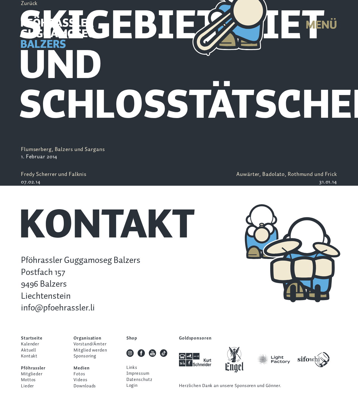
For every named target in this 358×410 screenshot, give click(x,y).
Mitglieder (32, 374)
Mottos (28, 379)
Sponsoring (85, 356)
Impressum (138, 373)
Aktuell (28, 350)
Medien (82, 368)
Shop (132, 338)
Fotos (79, 374)
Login (132, 385)
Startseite (32, 338)
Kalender (30, 344)
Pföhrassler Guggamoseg (57, 34)
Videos (80, 379)
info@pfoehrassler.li (58, 308)
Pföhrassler (33, 368)
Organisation (88, 338)
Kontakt (29, 356)
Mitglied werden (90, 350)
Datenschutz (139, 379)
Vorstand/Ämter (90, 344)
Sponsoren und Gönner (257, 385)
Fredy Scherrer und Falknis (53, 178)
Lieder (27, 386)
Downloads (85, 386)
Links (131, 367)
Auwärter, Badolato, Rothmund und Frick (286, 178)
